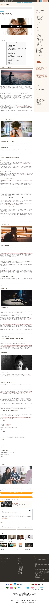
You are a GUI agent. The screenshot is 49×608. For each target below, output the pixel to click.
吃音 (40, 559)
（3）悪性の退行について (11, 59)
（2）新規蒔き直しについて (11, 55)
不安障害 (36, 563)
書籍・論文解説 (2, 11)
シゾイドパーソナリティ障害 (44, 572)
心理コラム (38, 30)
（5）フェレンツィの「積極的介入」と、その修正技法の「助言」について (17, 48)
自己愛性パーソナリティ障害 (44, 571)
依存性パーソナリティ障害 (42, 573)
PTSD (37, 561)
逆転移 (36, 70)
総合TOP (19, 571)
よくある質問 (19, 558)
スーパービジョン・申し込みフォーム (16, 497)
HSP (38, 578)
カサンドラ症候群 (38, 559)
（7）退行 (9, 62)
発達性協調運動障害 (44, 559)
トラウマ (44, 67)
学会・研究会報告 (39, 49)
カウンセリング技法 (39, 48)
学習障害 (46, 558)
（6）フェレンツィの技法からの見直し (12, 49)
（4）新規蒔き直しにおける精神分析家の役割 (13, 60)
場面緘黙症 (39, 564)
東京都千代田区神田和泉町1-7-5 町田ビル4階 (7, 1)
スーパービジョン (21, 562)
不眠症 (43, 578)
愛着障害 (43, 70)
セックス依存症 (37, 569)
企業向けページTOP (20, 573)
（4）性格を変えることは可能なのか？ (12, 53)
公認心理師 (37, 68)
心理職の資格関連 (39, 50)
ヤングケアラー (38, 579)
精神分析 (1, 522)
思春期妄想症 (36, 575)
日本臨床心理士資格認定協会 (40, 75)
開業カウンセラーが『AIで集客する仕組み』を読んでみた (11, 541)
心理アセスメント (45, 75)
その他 (38, 38)
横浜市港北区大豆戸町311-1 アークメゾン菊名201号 (8, 0)
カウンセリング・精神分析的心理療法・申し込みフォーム (16, 492)
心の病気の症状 (39, 41)
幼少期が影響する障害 (40, 39)
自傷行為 (41, 579)
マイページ (38, 102)
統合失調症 (36, 574)
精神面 (38, 43)
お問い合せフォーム (39, 103)
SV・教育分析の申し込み (40, 16)
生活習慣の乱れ (39, 42)
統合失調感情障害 (40, 575)
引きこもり (40, 578)
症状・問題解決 (39, 52)
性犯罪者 (44, 579)
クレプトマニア (44, 569)
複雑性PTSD (40, 561)
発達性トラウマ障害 (44, 561)
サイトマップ (36, 600)
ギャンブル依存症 (41, 568)
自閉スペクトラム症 (37, 558)
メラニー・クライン (45, 69)
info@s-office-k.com (41, 18)
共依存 (44, 568)
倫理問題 (37, 74)
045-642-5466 (40, 19)
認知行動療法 (38, 69)
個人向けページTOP (20, 572)
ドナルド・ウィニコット (41, 68)
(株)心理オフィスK (25, 602)
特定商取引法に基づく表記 (30, 600)
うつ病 (35, 566)
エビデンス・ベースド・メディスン (40, 76)
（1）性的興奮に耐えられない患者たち (12, 45)
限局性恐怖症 (45, 564)
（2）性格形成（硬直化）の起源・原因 (12, 51)
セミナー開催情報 (20, 563)
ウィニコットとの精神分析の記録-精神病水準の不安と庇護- (28, 549)
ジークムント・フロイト (40, 67)
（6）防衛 (9, 61)
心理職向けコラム (38, 45)
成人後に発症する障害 (40, 40)
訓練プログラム (20, 560)
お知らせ (38, 34)
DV (36, 561)
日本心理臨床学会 (40, 74)
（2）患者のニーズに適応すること (12, 58)
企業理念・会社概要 (13, 600)
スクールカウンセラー (43, 77)
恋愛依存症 (41, 569)
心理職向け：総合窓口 (39, 104)
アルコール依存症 (37, 568)
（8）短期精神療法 (10, 63)
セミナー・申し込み (39, 17)
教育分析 (40, 77)
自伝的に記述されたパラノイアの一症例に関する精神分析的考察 (3, 541)
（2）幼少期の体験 (10, 46)
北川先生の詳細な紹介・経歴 (5, 518)
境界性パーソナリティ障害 (38, 571)
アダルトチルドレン (39, 70)
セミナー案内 (38, 35)
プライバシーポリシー (23, 600)
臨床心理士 (41, 69)
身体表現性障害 (36, 576)
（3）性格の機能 (10, 52)
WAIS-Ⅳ (38, 77)
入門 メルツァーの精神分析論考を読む (20, 549)
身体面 (38, 44)
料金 (18, 559)
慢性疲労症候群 (38, 577)
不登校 (46, 578)
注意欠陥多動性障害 (42, 558)
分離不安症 (42, 564)
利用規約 (18, 600)
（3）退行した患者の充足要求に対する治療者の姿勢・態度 (15, 56)
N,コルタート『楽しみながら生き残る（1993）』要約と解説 (3, 549)
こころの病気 (36, 578)
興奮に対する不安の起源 (10, 44)
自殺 (44, 578)
